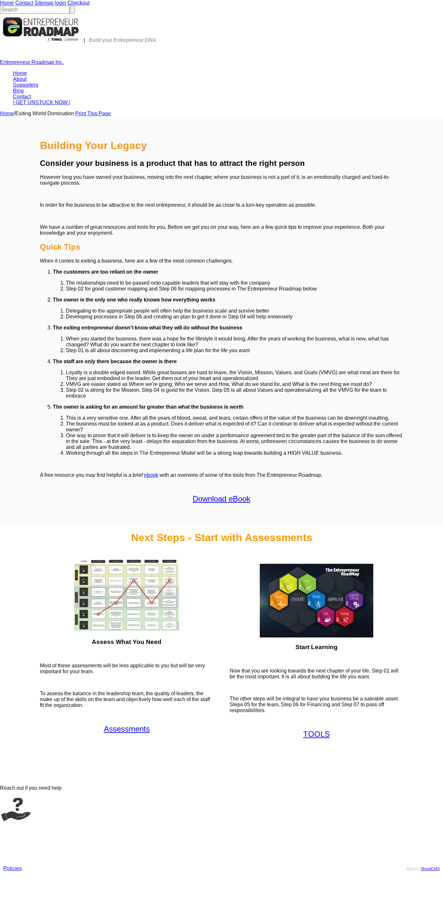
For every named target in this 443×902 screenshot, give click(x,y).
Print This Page (93, 113)
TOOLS (316, 734)
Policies (12, 868)
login (60, 3)
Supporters (25, 85)
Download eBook (221, 498)
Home (7, 3)
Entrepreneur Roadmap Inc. (32, 62)
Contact (24, 3)
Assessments (127, 728)
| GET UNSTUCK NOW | (41, 102)
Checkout (78, 3)
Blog (18, 90)
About (20, 79)
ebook (151, 475)
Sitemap (44, 3)
